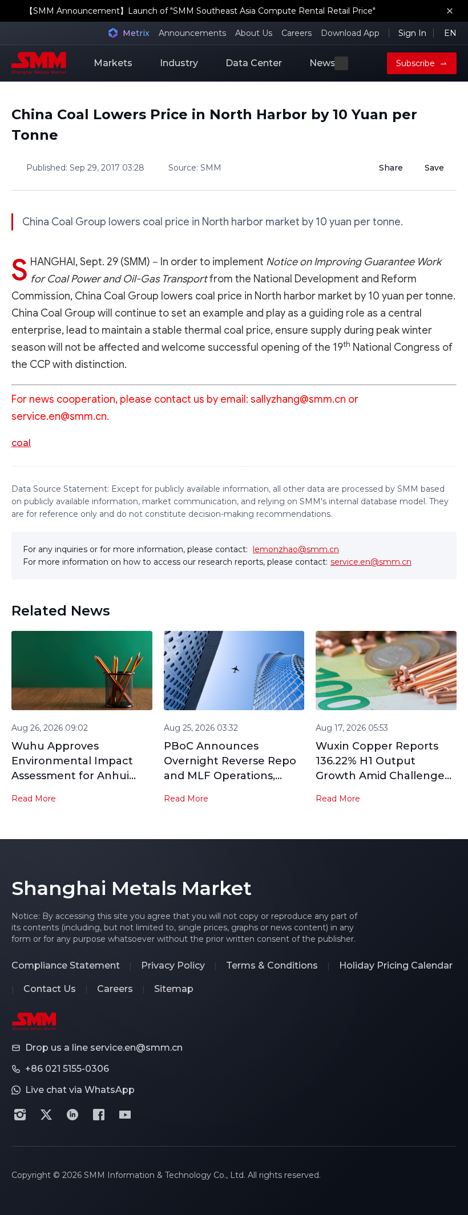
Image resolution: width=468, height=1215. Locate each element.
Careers (296, 33)
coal (21, 443)
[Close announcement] (450, 11)
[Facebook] (98, 1114)
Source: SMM (194, 168)
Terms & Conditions (272, 965)
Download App (350, 33)
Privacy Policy (173, 965)
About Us (253, 33)
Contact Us (49, 988)
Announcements (192, 33)
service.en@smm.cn (370, 562)
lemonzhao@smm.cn (296, 549)
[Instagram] (20, 1114)
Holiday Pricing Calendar (396, 965)
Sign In (412, 33)
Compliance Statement (65, 965)
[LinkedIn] (72, 1114)
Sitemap (173, 988)
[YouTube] (125, 1114)
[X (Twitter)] (46, 1114)
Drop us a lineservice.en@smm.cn (104, 1047)
